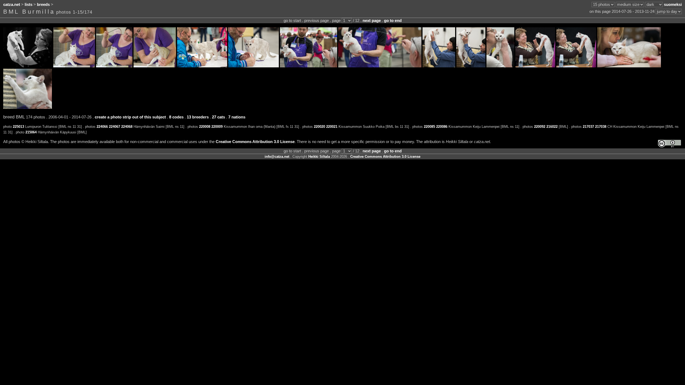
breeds (43, 4)
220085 (429, 127)
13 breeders (198, 117)
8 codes (176, 117)
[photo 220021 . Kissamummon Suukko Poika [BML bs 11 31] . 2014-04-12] (379, 66)
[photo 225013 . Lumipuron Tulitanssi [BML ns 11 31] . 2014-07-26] (27, 66)
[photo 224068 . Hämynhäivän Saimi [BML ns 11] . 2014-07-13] (155, 66)
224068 (126, 127)
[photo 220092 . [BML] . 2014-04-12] (500, 66)
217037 (588, 127)
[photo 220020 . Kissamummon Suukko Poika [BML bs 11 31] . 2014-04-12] (308, 66)
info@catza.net (277, 157)
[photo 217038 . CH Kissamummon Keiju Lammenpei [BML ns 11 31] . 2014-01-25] (576, 66)
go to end (393, 20)
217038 (600, 127)
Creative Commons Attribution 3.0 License (255, 142)
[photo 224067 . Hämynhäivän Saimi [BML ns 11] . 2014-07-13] (114, 66)
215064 (31, 132)
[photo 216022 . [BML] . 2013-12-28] (629, 66)
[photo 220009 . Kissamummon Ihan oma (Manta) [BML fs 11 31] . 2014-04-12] (253, 66)
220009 (217, 127)
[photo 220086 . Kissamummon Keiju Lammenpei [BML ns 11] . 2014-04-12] (470, 66)
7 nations (236, 117)
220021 (331, 127)
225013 (18, 127)
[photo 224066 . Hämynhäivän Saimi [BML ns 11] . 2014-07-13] (74, 66)
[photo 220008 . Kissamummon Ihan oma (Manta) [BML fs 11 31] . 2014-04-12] (202, 66)
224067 (114, 127)
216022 (552, 127)
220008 (204, 127)
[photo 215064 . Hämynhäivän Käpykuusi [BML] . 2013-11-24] (27, 107)
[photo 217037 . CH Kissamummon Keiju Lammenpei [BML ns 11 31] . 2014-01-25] (535, 66)
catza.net (11, 4)
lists (28, 4)
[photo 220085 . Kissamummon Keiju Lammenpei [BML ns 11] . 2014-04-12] (439, 66)
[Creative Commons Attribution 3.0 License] (669, 143)
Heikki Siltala (319, 157)
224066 (102, 127)
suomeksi (673, 4)
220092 (539, 127)
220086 (441, 127)
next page (372, 20)
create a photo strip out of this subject (130, 117)
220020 (319, 127)
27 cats (218, 117)
